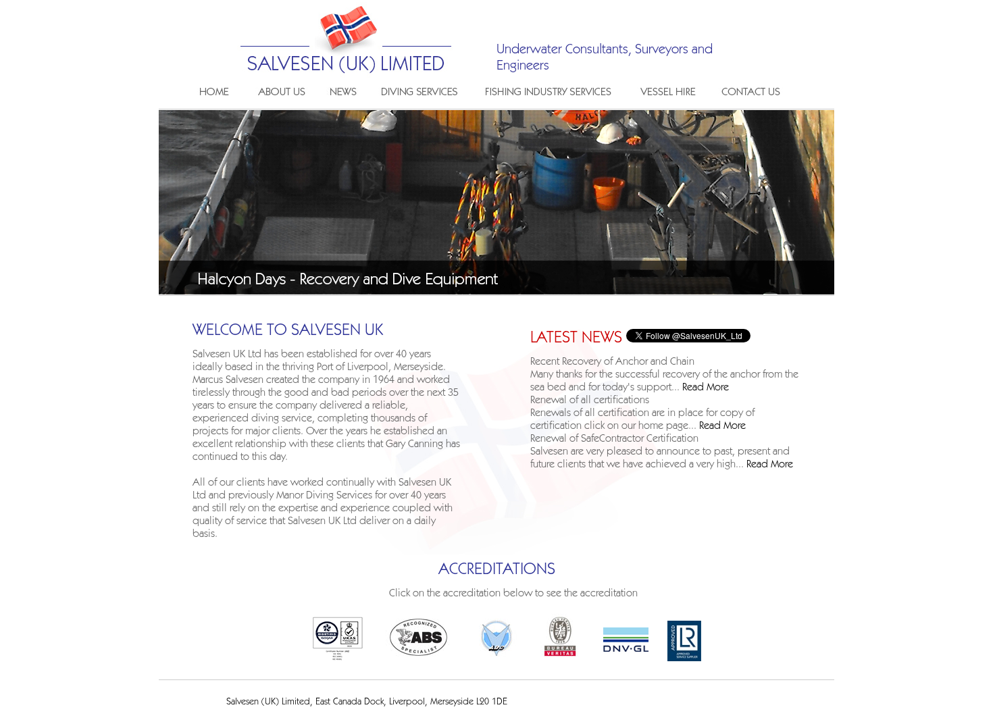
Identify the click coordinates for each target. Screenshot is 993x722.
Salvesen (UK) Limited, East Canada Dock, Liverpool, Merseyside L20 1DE (366, 702)
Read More (705, 387)
